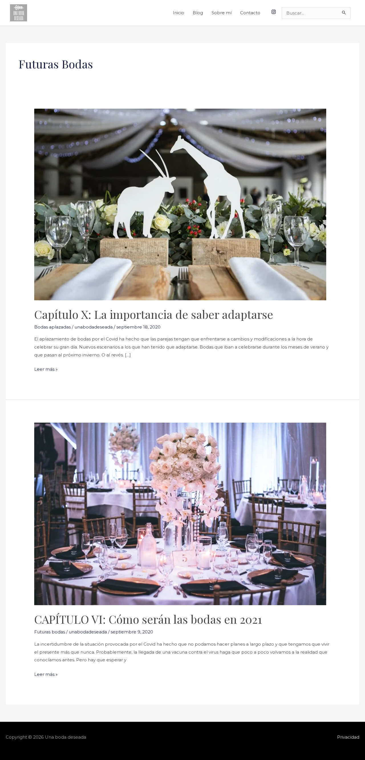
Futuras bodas (49, 632)
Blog (198, 12)
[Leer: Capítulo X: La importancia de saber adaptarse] (180, 204)
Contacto (250, 12)
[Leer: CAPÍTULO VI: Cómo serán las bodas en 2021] (180, 513)
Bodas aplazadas (52, 327)
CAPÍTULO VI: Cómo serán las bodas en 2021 (148, 619)
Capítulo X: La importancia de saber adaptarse (153, 314)
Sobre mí (222, 12)
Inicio (178, 12)
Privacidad (348, 737)
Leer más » (46, 368)
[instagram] (274, 11)
